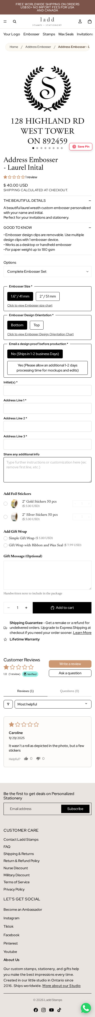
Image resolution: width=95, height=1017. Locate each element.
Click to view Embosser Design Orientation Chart (40, 334)
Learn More (82, 632)
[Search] (14, 21)
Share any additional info (22, 454)
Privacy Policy (14, 889)
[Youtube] (51, 1010)
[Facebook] (35, 1010)
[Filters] (8, 704)
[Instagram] (43, 1010)
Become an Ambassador (23, 909)
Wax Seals (66, 34)
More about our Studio (61, 985)
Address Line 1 (15, 400)
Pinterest (11, 943)
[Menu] (5, 21)
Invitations (85, 34)
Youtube (10, 951)
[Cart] (90, 21)
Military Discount (17, 875)
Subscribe (75, 808)
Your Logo (11, 34)
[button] (14, 177)
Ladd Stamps (53, 1000)
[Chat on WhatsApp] (86, 1008)
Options (10, 262)
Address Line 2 (15, 418)
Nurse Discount (16, 868)
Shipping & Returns (19, 853)
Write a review (70, 664)
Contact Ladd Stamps (21, 839)
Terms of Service (17, 882)
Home (14, 47)
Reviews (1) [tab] (25, 691)
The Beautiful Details (25, 200)
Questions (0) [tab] (69, 691)
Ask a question (70, 673)
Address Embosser (38, 47)
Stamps (49, 34)
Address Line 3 (15, 436)
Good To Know (18, 227)
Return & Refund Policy (22, 860)
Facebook (11, 935)
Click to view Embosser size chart (29, 305)
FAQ (7, 846)
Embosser (31, 34)
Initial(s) (11, 382)
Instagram (11, 918)
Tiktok (8, 926)
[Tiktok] (59, 1010)
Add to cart (65, 607)
